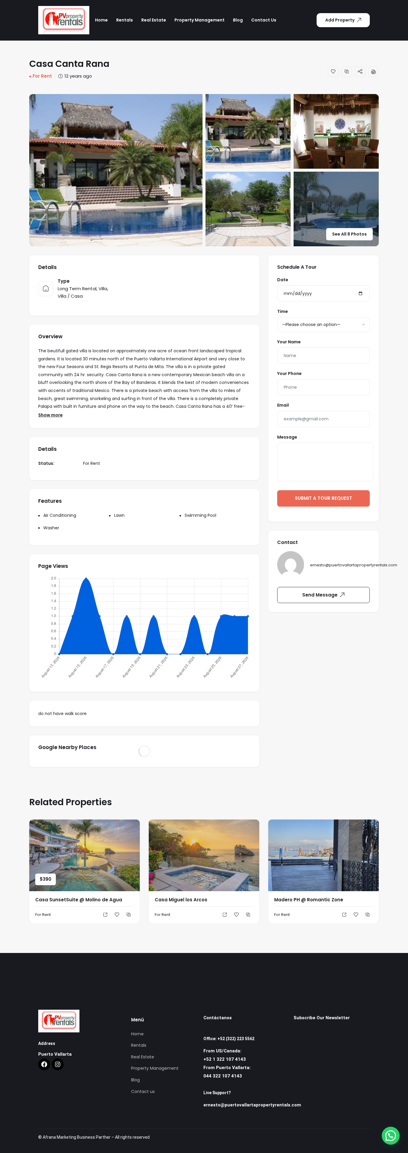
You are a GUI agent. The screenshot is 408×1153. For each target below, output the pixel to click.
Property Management (199, 20)
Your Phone (289, 373)
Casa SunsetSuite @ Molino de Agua (78, 900)
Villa (103, 288)
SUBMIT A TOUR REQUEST (323, 498)
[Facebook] (44, 1064)
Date (282, 280)
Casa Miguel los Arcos (181, 900)
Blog (238, 20)
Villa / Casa (70, 296)
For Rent (42, 76)
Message (287, 437)
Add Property (340, 20)
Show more (50, 415)
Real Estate (153, 20)
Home (101, 20)
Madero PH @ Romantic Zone (308, 900)
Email (283, 405)
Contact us (263, 20)
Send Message (320, 595)
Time (282, 311)
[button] (391, 1136)
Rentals (124, 20)
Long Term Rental (77, 288)
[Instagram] (58, 1064)
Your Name (289, 342)
